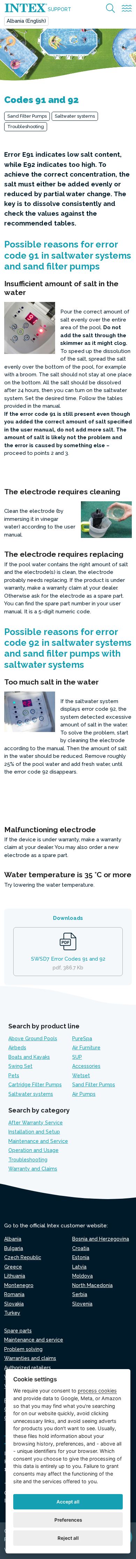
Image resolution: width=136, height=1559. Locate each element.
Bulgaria (13, 1248)
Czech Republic (22, 1257)
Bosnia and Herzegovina (100, 1239)
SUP (77, 1057)
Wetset (81, 1075)
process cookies (97, 1391)
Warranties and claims (30, 1358)
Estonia (80, 1257)
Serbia (79, 1294)
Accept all (68, 1502)
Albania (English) (26, 21)
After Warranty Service (35, 1122)
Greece (13, 1267)
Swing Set (20, 1066)
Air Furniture (86, 1047)
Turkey (12, 1313)
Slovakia (14, 1304)
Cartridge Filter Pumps (35, 1084)
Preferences (68, 1520)
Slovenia (82, 1304)
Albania (12, 1239)
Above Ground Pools (32, 1038)
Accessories (86, 1066)
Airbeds (17, 1047)
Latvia (79, 1267)
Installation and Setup (34, 1132)
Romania (14, 1294)
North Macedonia (92, 1285)
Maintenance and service (33, 1340)
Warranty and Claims (32, 1169)
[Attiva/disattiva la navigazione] (127, 8)
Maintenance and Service (38, 1141)
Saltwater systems (75, 116)
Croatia (80, 1248)
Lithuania (14, 1276)
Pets (13, 1075)
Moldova (82, 1276)
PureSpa (82, 1038)
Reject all (68, 1538)
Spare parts (18, 1330)
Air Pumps (84, 1094)
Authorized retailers (27, 1367)
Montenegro (18, 1285)
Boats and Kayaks (29, 1057)
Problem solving (23, 1349)
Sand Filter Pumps (27, 116)
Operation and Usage (33, 1150)
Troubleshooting (25, 126)
